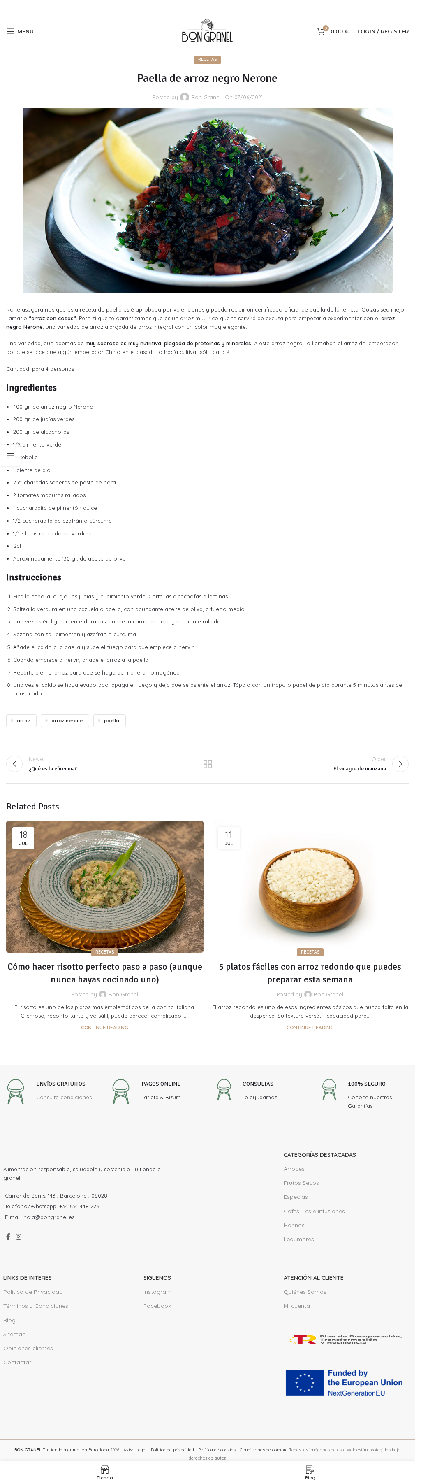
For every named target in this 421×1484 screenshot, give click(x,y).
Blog (9, 1320)
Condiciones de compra (264, 1450)
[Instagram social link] (18, 1236)
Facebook (157, 1306)
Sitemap (14, 1334)
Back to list (207, 764)
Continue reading (104, 1027)
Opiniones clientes (28, 1348)
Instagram (157, 1292)
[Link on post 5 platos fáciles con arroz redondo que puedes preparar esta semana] (310, 887)
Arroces (294, 1168)
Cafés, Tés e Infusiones (314, 1211)
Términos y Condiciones (35, 1306)
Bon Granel (206, 97)
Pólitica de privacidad (172, 1450)
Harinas (294, 1225)
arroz (23, 720)
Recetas (207, 59)
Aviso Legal (135, 1450)
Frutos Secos (301, 1182)
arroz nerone (67, 720)
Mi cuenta (297, 1306)
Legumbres (299, 1239)
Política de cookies (217, 1450)
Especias (296, 1196)
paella (111, 720)
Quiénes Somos (305, 1292)
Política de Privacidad (33, 1292)
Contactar (17, 1362)
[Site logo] (207, 30)
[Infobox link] (47, 1092)
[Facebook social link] (8, 1236)
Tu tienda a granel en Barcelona (61, 1450)
